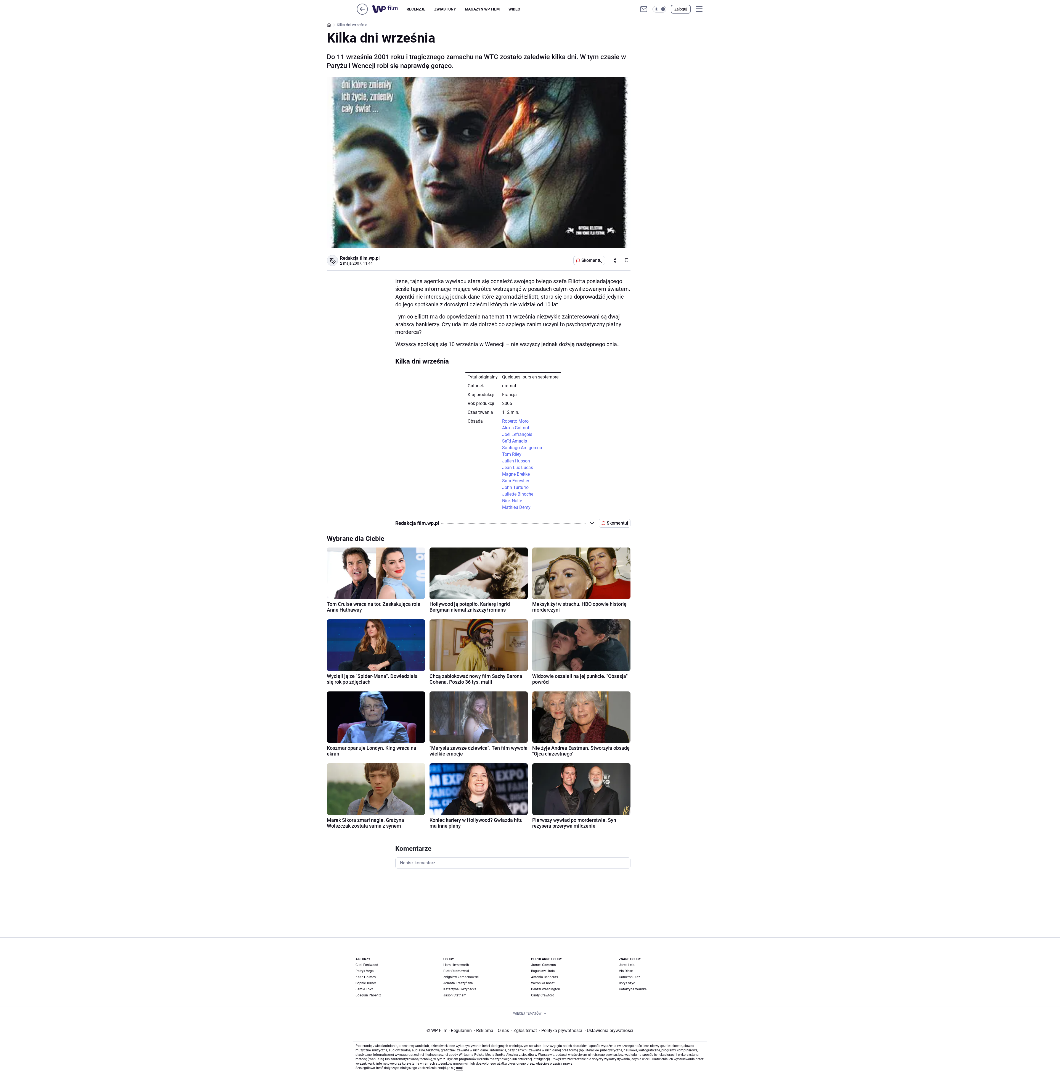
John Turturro (515, 487)
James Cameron (543, 965)
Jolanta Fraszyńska (458, 983)
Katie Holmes (366, 977)
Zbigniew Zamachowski (461, 977)
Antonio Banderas (544, 977)
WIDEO (514, 9)
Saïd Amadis (514, 441)
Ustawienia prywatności (609, 1030)
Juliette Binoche (517, 494)
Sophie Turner (366, 983)
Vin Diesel (626, 971)
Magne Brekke (516, 474)
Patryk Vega (365, 971)
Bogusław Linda (543, 971)
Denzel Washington (545, 989)
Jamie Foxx (364, 989)
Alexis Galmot (515, 427)
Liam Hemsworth (456, 965)
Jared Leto (627, 965)
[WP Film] (389, 9)
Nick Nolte (512, 500)
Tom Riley (511, 454)
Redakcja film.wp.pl (360, 258)
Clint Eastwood (367, 965)
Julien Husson (516, 461)
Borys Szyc (627, 983)
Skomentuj (592, 260)
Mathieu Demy (516, 507)
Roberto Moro (515, 421)
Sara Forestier (515, 480)
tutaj (459, 1068)
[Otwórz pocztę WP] (643, 9)
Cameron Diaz (629, 977)
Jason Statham (455, 995)
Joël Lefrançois (517, 434)
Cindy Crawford (542, 995)
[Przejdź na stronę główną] (362, 13)
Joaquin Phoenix (368, 995)
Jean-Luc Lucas (517, 467)
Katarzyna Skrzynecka (459, 989)
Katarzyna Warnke (632, 989)
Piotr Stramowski (456, 971)
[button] (659, 9)
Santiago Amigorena (522, 447)
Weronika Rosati (543, 983)
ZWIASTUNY (445, 9)
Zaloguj (680, 9)
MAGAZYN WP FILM (482, 9)
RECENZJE (416, 9)
